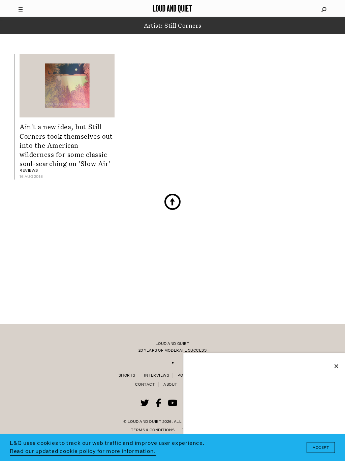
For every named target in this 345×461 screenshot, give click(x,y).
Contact (145, 384)
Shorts (127, 375)
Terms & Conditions (153, 430)
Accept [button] (321, 447)
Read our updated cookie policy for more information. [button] (83, 451)
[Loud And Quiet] (172, 8)
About (170, 384)
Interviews (156, 375)
